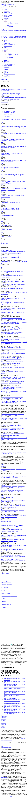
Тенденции (7, 12)
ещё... (5, 21)
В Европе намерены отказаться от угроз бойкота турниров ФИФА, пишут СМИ (13, 402)
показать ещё (4, 102)
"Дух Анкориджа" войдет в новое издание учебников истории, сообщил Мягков (12, 362)
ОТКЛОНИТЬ (10, 4)
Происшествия (8, 15)
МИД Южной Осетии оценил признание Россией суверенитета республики (14, 438)
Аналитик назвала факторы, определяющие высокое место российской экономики (12, 428)
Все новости (4, 30)
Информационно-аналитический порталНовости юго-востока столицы (14, 700)
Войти (2, 29)
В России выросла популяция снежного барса (13, 284)
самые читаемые (5, 250)
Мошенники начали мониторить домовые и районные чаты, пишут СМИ (12, 510)
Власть (5, 9)
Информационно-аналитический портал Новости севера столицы (14, 685)
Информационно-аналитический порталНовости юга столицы (14, 697)
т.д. (11, 796)
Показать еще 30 (5, 573)
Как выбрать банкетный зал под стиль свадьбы (13, 133)
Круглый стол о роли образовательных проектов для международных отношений (13, 476)
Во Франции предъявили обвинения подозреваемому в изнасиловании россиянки (13, 352)
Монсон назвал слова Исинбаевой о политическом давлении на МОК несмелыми (13, 560)
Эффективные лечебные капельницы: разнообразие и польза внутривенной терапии (13, 168)
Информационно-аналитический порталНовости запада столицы (14, 691)
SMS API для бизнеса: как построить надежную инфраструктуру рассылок (13, 147)
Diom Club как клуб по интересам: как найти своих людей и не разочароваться (12, 139)
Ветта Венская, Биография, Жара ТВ (10, 202)
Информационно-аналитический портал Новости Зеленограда (14, 710)
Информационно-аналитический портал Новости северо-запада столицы (14, 687)
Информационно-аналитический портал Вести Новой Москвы (14, 712)
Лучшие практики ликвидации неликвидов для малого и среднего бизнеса (13, 189)
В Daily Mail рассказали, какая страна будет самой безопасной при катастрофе (14, 342)
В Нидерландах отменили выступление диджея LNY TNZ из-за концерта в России (13, 98)
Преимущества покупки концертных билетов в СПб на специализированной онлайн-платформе (14, 127)
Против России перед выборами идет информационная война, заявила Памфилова (12, 94)
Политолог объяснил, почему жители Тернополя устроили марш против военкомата (14, 323)
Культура (6, 18)
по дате (12, 250)
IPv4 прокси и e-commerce (7, 215)
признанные (4, 777)
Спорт (5, 19)
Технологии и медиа (12, 23)
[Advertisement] (14, 626)
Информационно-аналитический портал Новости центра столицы (14, 682)
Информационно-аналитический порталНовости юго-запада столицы (14, 694)
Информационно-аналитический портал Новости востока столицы (14, 704)
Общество (6, 11)
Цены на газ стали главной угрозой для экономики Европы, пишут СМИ (11, 530)
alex (2, 122)
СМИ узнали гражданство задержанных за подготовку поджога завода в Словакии (12, 490)
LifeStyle (9, 25)
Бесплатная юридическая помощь (17, 32)
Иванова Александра (6, 229)
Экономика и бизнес (9, 14)
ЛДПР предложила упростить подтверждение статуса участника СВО (13, 500)
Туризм (9, 22)
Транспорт (6, 16)
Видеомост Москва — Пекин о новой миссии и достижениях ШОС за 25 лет (13, 452)
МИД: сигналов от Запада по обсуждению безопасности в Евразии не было (12, 332)
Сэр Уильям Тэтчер (6, 225)
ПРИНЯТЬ (3, 4)
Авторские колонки (13, 30)
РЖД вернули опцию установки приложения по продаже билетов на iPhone (13, 520)
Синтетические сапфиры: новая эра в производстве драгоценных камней (10, 209)
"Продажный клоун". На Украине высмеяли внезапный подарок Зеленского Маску (12, 382)
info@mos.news (8, 740)
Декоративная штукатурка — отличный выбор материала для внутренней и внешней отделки (13, 175)
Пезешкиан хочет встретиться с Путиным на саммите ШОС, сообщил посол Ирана (12, 256)
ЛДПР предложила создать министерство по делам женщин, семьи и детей (12, 540)
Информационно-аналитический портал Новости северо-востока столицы (14, 707)
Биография (10, 26)
